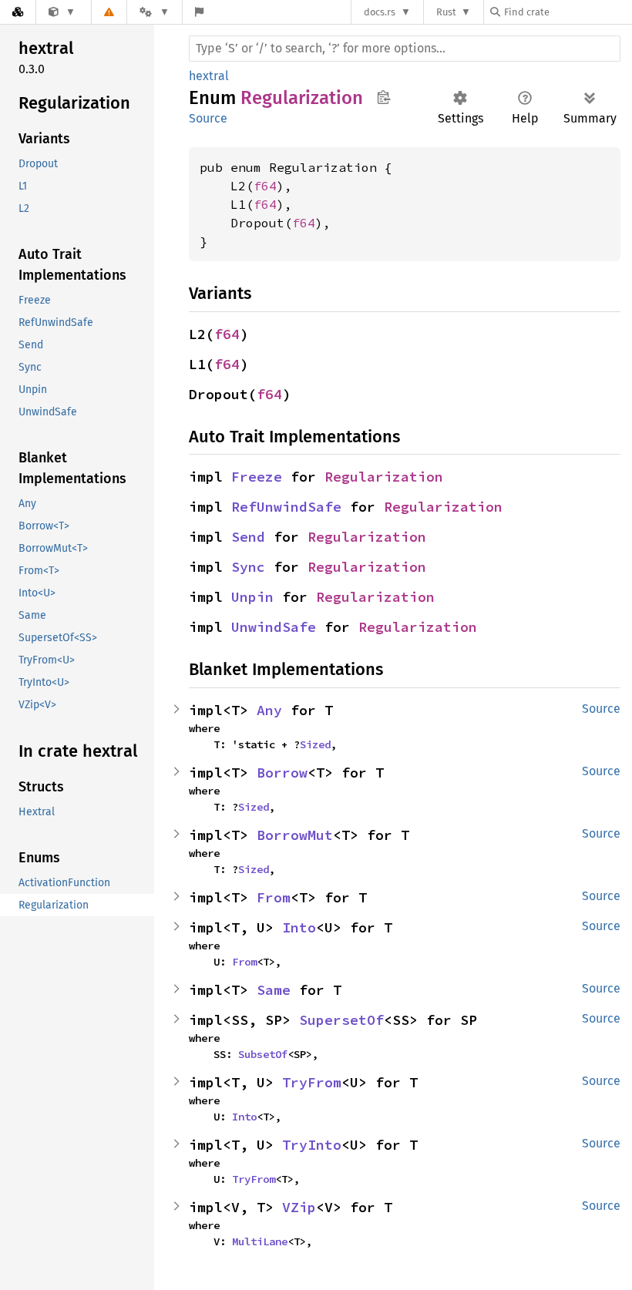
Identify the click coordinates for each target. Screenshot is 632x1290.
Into (299, 927)
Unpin (252, 597)
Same (274, 990)
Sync (248, 567)
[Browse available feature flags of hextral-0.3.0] (199, 12)
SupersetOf (341, 1020)
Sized (315, 744)
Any (269, 710)
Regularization (383, 476)
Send (248, 537)
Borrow (282, 772)
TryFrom (311, 1082)
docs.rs (379, 12)
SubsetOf (262, 1054)
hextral (209, 76)
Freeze (256, 476)
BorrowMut (295, 835)
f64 (265, 185)
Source (208, 118)
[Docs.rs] (17, 12)
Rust (446, 12)
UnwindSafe (273, 627)
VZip (299, 1207)
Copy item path (383, 97)
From (274, 897)
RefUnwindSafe (286, 507)
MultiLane (259, 1241)
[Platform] (154, 12)
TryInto (311, 1145)
